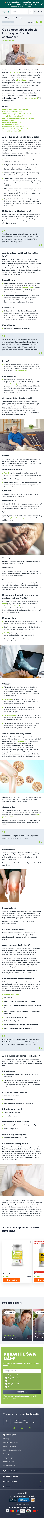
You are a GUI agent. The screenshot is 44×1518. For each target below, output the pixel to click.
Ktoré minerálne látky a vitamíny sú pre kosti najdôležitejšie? (18, 119)
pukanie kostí (32, 98)
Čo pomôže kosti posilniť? (11, 131)
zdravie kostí (14, 72)
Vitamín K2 (8, 699)
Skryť (42, 4)
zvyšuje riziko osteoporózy (18, 518)
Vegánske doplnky (9, 1465)
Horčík (6, 633)
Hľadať (31, 11)
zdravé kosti (21, 80)
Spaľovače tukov (8, 1461)
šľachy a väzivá (21, 370)
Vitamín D (17, 606)
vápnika (31, 151)
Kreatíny (6, 1454)
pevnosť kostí (28, 287)
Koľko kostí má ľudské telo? (12, 112)
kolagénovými (14, 384)
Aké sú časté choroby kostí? (12, 122)
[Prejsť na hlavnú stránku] (5, 11)
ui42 (28, 1504)
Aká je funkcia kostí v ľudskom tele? (15, 109)
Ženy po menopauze (11, 994)
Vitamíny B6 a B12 (10, 715)
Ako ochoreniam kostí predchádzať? (15, 129)
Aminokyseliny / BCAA (10, 1442)
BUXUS (24, 1504)
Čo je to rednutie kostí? (10, 124)
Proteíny (6, 1438)
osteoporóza (22, 741)
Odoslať (20, 1392)
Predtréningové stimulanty (12, 1450)
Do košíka (13, 1280)
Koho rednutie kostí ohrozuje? (13, 127)
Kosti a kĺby (8, 22)
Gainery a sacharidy (9, 1446)
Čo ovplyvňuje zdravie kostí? (12, 116)
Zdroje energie (8, 1458)
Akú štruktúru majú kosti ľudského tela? (16, 114)
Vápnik (6, 473)
